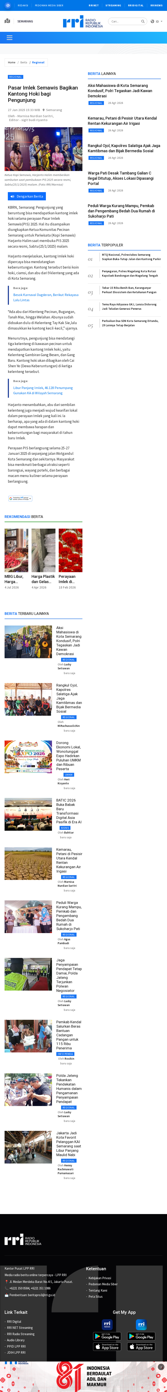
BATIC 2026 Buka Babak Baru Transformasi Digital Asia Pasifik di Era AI (69, 811)
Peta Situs (96, 1296)
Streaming (113, 5)
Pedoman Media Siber (49, 5)
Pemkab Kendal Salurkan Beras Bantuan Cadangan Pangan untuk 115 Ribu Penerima (68, 1035)
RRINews (156, 5)
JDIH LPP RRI (16, 1352)
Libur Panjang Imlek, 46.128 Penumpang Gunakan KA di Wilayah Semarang (43, 390)
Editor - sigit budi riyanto (28, 120)
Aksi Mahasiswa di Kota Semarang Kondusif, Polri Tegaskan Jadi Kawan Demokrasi (69, 641)
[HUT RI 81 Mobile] (83, 1376)
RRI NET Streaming (20, 1328)
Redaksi (23, 5)
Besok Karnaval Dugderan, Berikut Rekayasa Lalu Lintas (45, 297)
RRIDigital (136, 5)
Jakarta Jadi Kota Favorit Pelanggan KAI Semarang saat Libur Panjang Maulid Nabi (68, 1144)
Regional (15, 76)
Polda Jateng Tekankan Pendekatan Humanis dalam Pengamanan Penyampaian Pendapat (69, 1088)
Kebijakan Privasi (100, 1278)
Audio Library (16, 1340)
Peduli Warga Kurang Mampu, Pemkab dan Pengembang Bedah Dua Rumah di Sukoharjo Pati (69, 915)
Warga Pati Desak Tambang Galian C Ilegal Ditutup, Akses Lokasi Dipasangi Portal (121, 178)
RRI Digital (14, 1321)
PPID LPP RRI (16, 1346)
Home (11, 62)
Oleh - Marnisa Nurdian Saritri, (31, 116)
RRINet (94, 5)
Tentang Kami (98, 1290)
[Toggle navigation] (9, 38)
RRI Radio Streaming (21, 1334)
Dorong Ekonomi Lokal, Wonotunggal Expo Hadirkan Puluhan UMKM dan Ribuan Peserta (68, 756)
